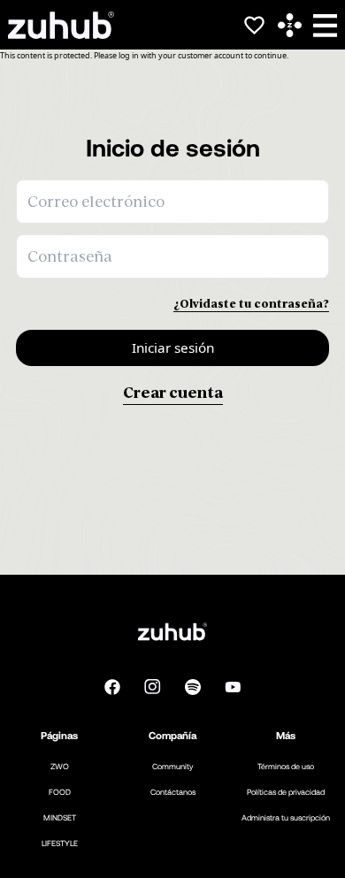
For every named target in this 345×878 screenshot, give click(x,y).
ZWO (59, 766)
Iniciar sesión (173, 347)
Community (172, 766)
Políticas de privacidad (286, 792)
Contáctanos (173, 792)
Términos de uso (285, 766)
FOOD (60, 792)
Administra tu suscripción (286, 817)
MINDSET (59, 817)
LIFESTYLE (60, 843)
